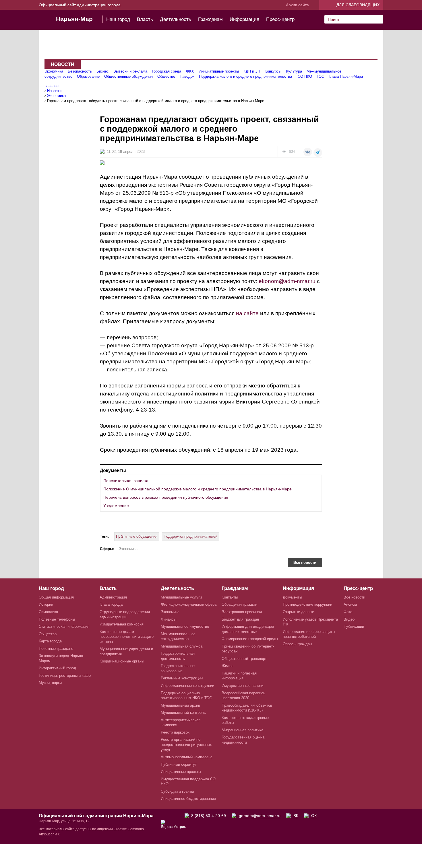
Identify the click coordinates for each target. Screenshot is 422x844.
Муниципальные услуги (181, 597)
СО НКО (305, 76)
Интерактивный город (57, 668)
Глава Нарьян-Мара (346, 76)
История (46, 604)
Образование (88, 76)
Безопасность (80, 71)
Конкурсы (273, 71)
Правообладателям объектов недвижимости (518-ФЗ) (247, 708)
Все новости (304, 562)
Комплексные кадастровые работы (245, 720)
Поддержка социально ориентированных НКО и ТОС (186, 695)
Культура (294, 71)
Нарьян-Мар (74, 18)
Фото (348, 612)
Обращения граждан (239, 604)
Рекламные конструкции (182, 678)
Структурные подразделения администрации (125, 614)
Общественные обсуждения (128, 76)
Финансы (168, 619)
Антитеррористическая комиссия (180, 722)
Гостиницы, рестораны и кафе (65, 675)
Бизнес (102, 71)
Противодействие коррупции (307, 604)
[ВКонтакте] (307, 152)
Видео (349, 619)
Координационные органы (122, 661)
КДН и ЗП (251, 71)
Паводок (187, 76)
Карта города (50, 641)
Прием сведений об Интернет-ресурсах (248, 649)
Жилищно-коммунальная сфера (188, 604)
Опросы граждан (297, 644)
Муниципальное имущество (185, 626)
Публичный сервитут (179, 764)
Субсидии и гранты (177, 791)
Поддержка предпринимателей (190, 536)
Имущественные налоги (242, 685)
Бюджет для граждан (240, 619)
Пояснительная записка (125, 480)
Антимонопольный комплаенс (186, 757)
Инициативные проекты (219, 71)
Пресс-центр (280, 19)
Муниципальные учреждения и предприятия (126, 651)
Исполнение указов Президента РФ (310, 622)
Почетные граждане (56, 648)
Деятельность (175, 19)
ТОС (320, 76)
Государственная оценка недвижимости (243, 739)
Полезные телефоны (57, 619)
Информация (244, 19)
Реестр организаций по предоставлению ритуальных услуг (186, 744)
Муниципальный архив (180, 705)
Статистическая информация (64, 626)
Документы (292, 597)
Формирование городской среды (250, 639)
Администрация (113, 597)
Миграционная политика (242, 730)
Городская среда (166, 71)
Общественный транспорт (244, 658)
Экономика (53, 71)
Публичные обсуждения (136, 536)
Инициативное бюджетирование (188, 798)
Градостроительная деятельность (178, 656)
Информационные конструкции (187, 685)
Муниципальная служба (181, 646)
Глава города (111, 604)
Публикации (354, 626)
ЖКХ (190, 71)
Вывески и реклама (130, 71)
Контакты (230, 597)
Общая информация (56, 597)
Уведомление (116, 505)
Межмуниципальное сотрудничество (178, 636)
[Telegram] (317, 152)
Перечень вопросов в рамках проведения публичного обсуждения (165, 497)
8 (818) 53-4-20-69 (208, 815)
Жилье (227, 666)
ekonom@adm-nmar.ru (287, 281)
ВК (295, 815)
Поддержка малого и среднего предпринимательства (246, 76)
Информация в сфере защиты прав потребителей (309, 634)
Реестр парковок (175, 732)
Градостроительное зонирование (178, 668)
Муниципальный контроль (183, 712)
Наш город (118, 19)
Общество (166, 76)
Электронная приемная (242, 612)
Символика (48, 612)
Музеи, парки (50, 683)
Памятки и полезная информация (239, 676)
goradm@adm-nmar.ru (259, 815)
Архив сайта (297, 5)
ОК (314, 815)
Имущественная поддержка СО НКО (188, 781)
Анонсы (350, 604)
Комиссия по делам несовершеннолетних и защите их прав (127, 636)
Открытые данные (298, 612)
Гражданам (210, 19)
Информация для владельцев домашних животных (248, 629)
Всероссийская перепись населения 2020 (243, 695)
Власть (145, 19)
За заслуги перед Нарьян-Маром (61, 658)
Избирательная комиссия (122, 624)
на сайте (247, 313)
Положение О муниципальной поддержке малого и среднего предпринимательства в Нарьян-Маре (197, 489)
